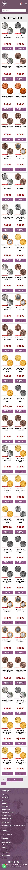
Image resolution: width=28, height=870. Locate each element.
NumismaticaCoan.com (18, 864)
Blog (3, 794)
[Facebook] (12, 862)
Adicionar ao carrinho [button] (7, 49)
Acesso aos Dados (6, 815)
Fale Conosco (5, 797)
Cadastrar (4, 847)
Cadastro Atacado (6, 844)
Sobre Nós (4, 803)
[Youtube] (9, 862)
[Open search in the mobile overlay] (14, 10)
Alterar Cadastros (6, 842)
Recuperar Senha (6, 855)
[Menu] (25, 4)
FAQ (3, 800)
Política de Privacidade (8, 812)
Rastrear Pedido (6, 852)
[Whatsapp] (18, 862)
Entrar (3, 858)
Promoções (5, 806)
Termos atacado (6, 809)
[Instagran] (15, 862)
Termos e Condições (7, 818)
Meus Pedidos (5, 850)
